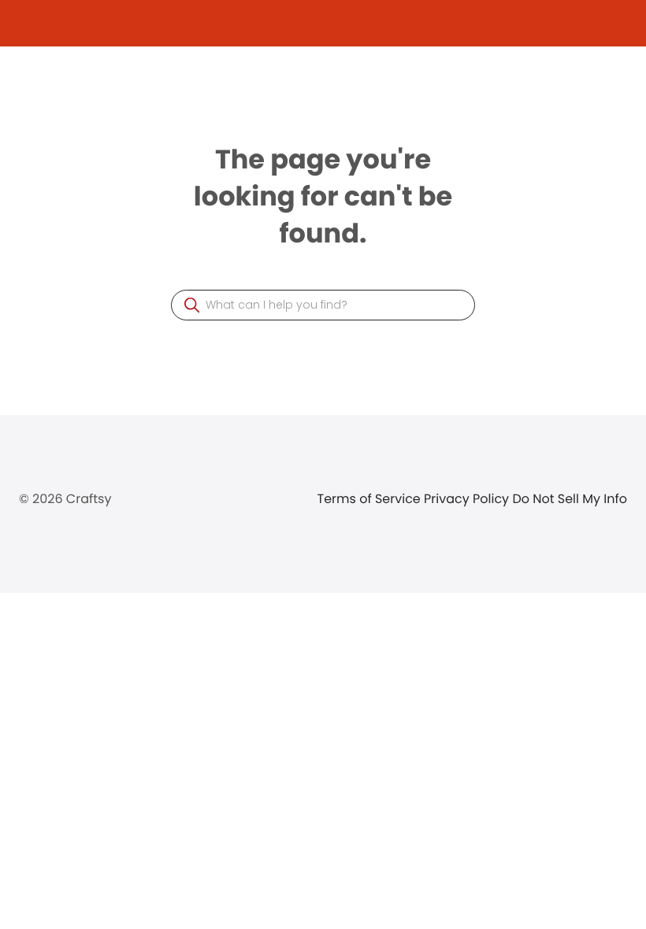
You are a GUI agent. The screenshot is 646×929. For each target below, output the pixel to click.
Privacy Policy (468, 499)
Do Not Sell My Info (569, 499)
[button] (192, 305)
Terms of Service (371, 499)
